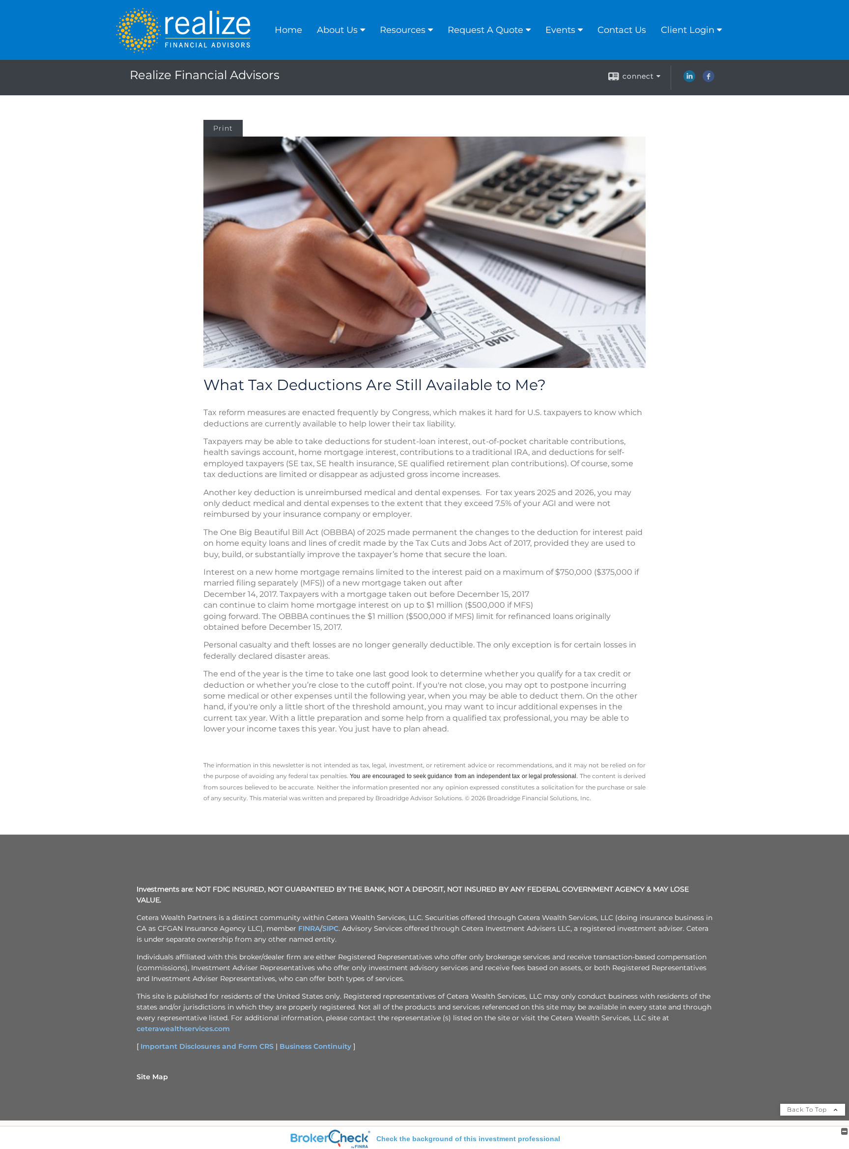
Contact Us (621, 30)
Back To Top (808, 1109)
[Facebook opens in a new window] (708, 79)
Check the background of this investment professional (468, 1139)
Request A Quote (485, 30)
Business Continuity (315, 1046)
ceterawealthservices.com (183, 1028)
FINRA (309, 928)
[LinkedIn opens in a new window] (689, 79)
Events (560, 30)
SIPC (330, 928)
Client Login (687, 30)
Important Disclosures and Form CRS (207, 1046)
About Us (337, 30)
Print (223, 128)
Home (288, 30)
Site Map (152, 1076)
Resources (402, 30)
